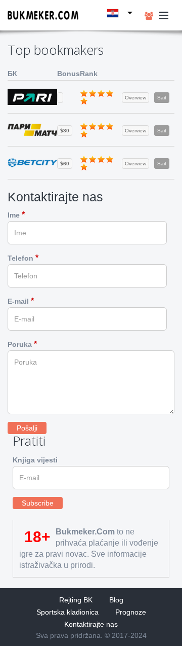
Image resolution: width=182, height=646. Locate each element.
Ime (16, 214)
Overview (135, 97)
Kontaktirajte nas (91, 624)
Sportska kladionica (67, 612)
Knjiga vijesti (35, 460)
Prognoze (130, 612)
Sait (161, 97)
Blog (116, 600)
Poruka (22, 344)
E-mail (21, 301)
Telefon (23, 258)
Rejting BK (76, 600)
